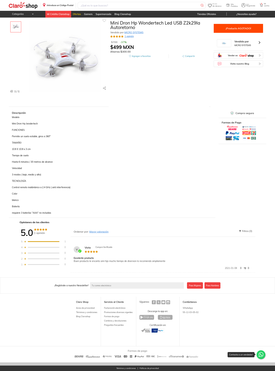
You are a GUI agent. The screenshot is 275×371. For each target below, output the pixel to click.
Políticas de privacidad (149, 368)
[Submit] (202, 5)
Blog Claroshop (122, 14)
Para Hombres (212, 285)
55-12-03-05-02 (191, 312)
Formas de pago (111, 316)
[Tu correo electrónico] (138, 285)
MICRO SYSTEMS (133, 32)
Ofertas (77, 14)
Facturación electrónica (114, 308)
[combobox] (142, 5)
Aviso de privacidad (85, 308)
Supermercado (103, 14)
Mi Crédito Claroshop (58, 14)
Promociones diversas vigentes (118, 312)
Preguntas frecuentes (114, 325)
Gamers (88, 14)
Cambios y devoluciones (115, 320)
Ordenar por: (81, 231)
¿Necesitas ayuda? (246, 14)
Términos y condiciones (86, 312)
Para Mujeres (195, 285)
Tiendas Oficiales (206, 14)
